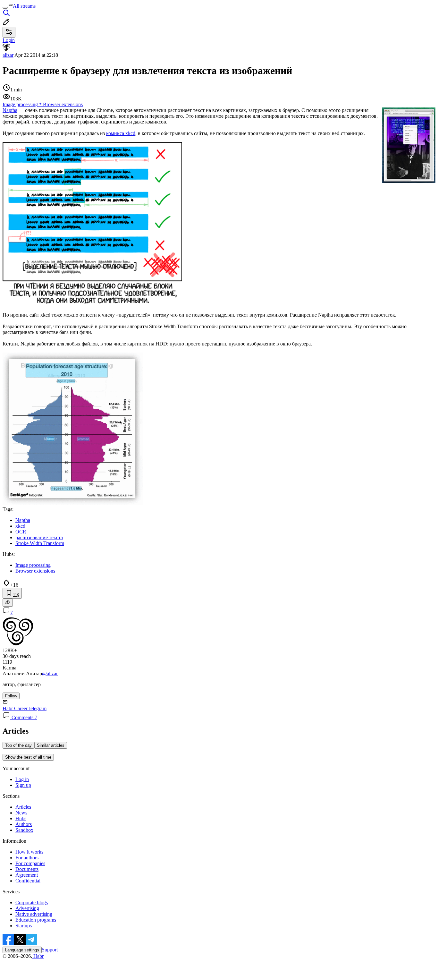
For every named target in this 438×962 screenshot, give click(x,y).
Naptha (10, 110)
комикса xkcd (120, 133)
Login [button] (9, 40)
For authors (26, 857)
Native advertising (33, 914)
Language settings (22, 950)
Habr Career (15, 708)
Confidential (27, 880)
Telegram (37, 708)
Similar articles (50, 745)
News (21, 812)
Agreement (26, 875)
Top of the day (18, 745)
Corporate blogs (31, 902)
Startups (23, 925)
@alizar (50, 673)
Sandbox (24, 830)
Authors (23, 824)
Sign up (23, 785)
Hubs (20, 818)
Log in (22, 779)
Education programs (35, 920)
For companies (30, 863)
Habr (38, 956)
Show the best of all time (28, 757)
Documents (26, 869)
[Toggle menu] (5, 8)
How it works (29, 852)
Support (50, 949)
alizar (8, 55)
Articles (23, 807)
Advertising (27, 908)
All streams (24, 6)
